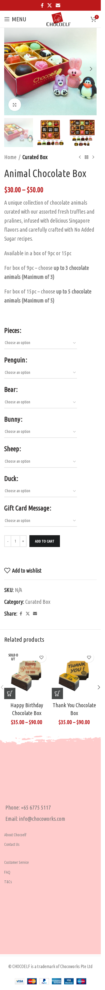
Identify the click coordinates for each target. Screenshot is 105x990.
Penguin (14, 360)
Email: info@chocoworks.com (35, 818)
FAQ (7, 872)
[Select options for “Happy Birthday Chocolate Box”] (9, 693)
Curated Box (35, 157)
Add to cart (44, 541)
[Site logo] (58, 18)
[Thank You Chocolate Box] (74, 674)
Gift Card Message (26, 508)
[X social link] (50, 5)
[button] (9, 68)
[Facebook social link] (42, 5)
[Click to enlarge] (14, 104)
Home (10, 157)
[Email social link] (58, 5)
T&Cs (8, 882)
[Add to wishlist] (41, 657)
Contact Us (12, 844)
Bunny (12, 419)
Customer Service (16, 862)
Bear (10, 389)
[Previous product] (79, 157)
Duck (10, 478)
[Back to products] (86, 157)
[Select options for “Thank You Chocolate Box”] (57, 693)
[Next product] (93, 157)
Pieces (11, 330)
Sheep (11, 449)
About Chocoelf (15, 835)
